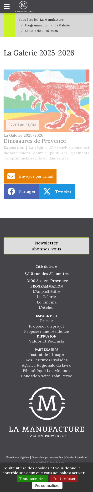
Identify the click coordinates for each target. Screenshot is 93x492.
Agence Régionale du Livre (46, 365)
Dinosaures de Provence (35, 140)
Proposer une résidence (46, 331)
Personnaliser (47, 485)
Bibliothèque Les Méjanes (46, 370)
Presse (46, 320)
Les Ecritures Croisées (47, 360)
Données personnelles (47, 457)
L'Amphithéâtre (47, 291)
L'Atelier (46, 307)
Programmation (36, 25)
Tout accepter (32, 478)
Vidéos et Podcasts (46, 341)
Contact (70, 457)
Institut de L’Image (46, 354)
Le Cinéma (47, 302)
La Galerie (62, 25)
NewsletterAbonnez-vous (46, 246)
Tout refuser (64, 478)
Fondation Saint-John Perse (46, 375)
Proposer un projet (46, 326)
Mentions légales (17, 457)
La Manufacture (52, 20)
